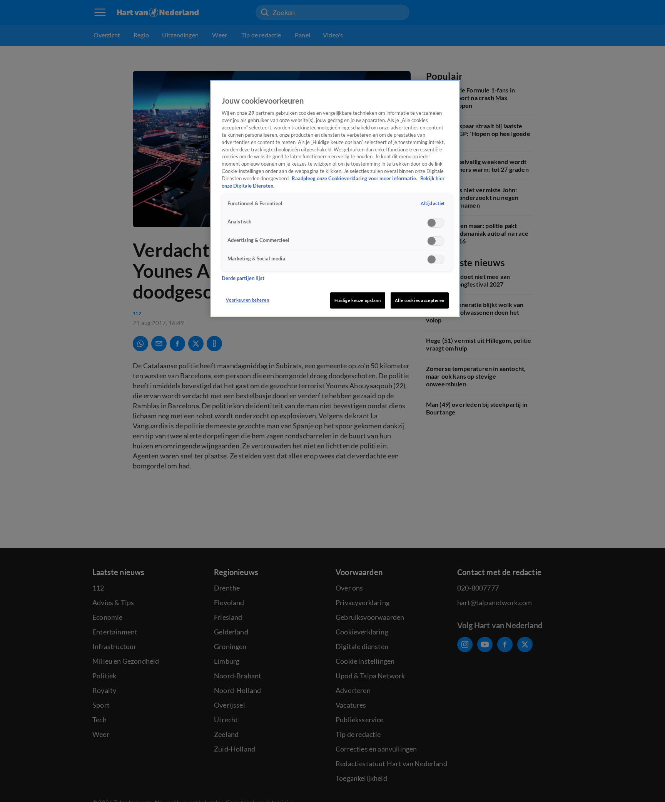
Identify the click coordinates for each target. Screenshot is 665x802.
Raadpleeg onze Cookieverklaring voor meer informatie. (355, 179)
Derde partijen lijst (243, 279)
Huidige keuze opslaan (357, 300)
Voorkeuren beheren (247, 299)
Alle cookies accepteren (419, 300)
